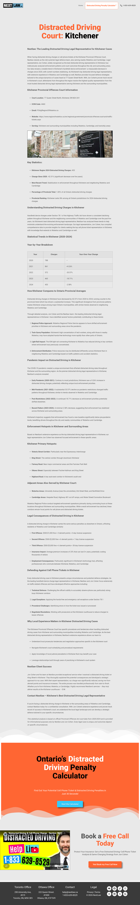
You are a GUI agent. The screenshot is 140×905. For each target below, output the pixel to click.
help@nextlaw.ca (70, 892)
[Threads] (109, 894)
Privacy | (91, 892)
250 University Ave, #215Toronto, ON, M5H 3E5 (22, 895)
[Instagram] (125, 888)
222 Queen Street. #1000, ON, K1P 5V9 (46, 895)
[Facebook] (114, 888)
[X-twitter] (120, 894)
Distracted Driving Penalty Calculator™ (101, 5)
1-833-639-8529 (70, 895)
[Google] (125, 894)
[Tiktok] (120, 888)
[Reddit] (114, 894)
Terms (97, 892)
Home (80, 5)
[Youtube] (109, 888)
